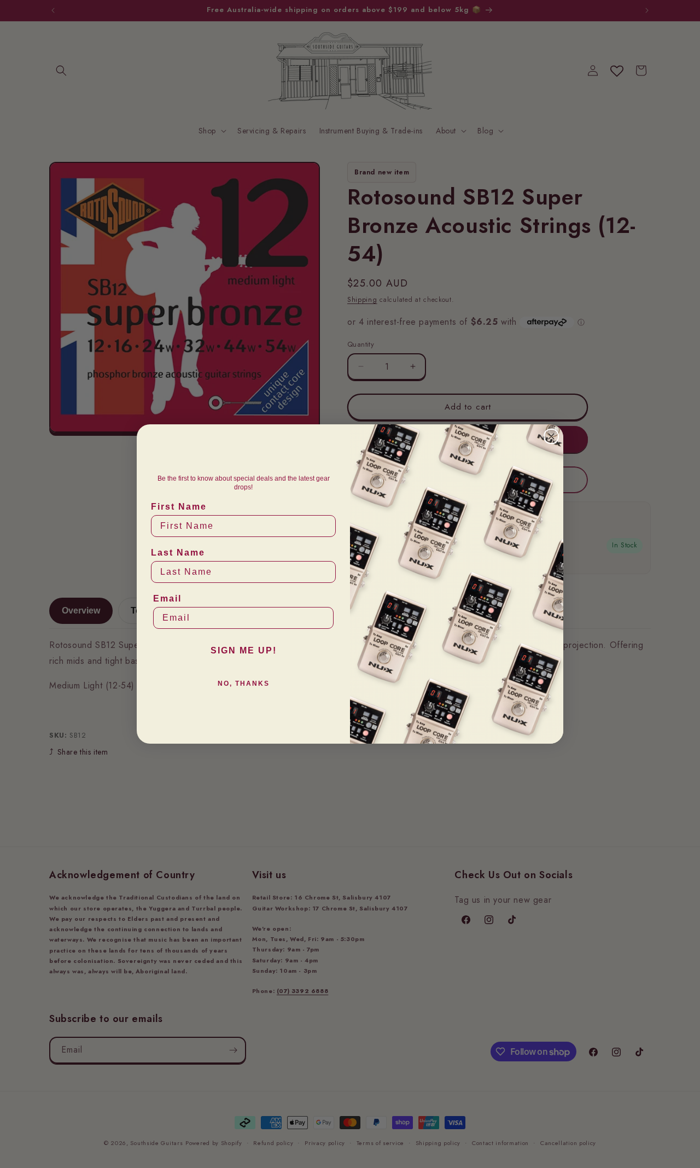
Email (167, 598)
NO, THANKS (244, 683)
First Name (179, 506)
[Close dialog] (551, 436)
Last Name (178, 552)
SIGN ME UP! (244, 650)
